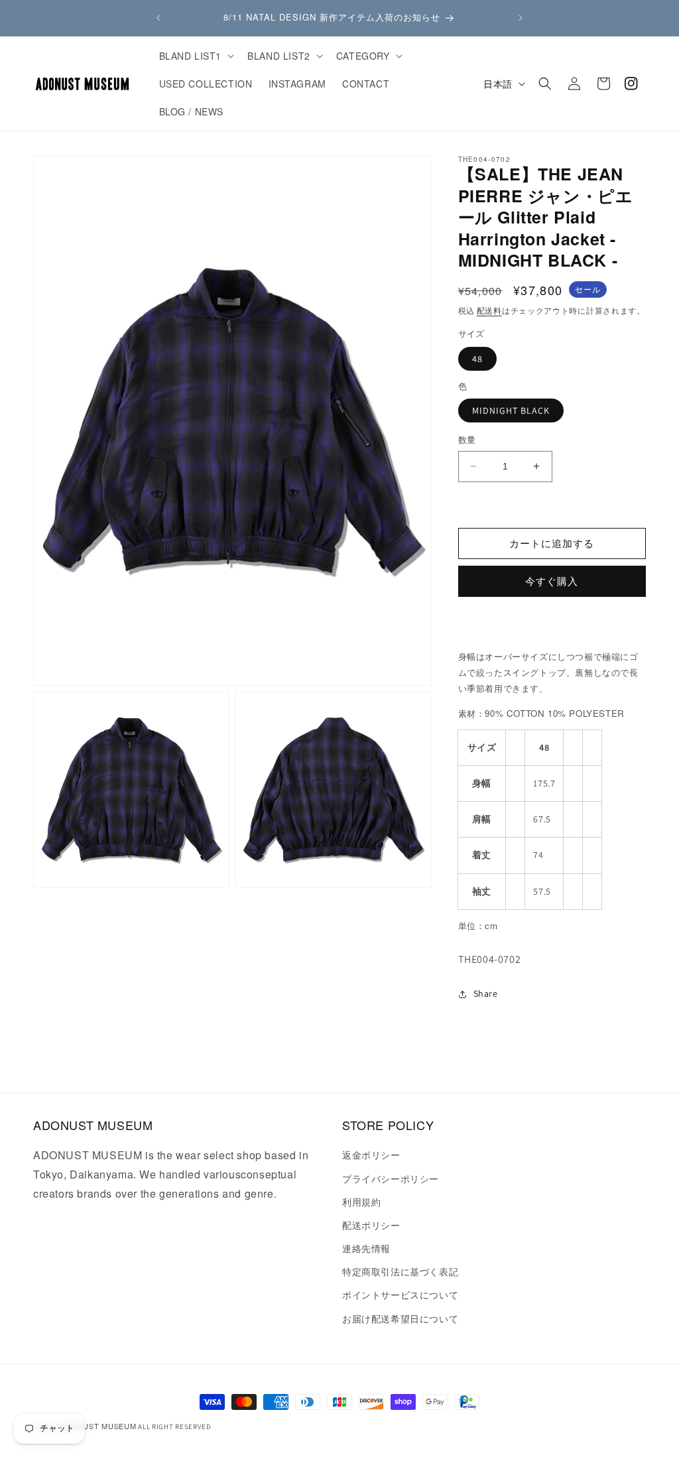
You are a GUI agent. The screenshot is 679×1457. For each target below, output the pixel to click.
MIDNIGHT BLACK (511, 410)
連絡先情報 (366, 1248)
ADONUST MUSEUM (98, 1426)
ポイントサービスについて (400, 1294)
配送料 (489, 310)
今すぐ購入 (551, 581)
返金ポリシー (371, 1154)
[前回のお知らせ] (158, 17)
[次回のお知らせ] (520, 17)
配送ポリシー (371, 1225)
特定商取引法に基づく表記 (400, 1271)
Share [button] (485, 993)
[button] (195, 56)
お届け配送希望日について (400, 1318)
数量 (467, 440)
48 (477, 359)
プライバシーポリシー (390, 1178)
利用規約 (361, 1201)
